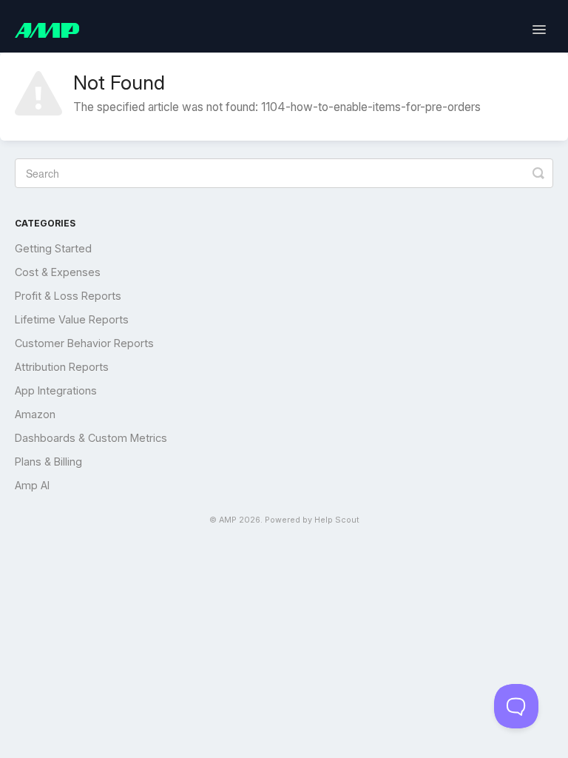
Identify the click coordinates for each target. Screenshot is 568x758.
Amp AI (32, 485)
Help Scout (336, 520)
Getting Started (53, 248)
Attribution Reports (62, 366)
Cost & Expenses (58, 272)
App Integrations (56, 390)
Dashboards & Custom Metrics (91, 438)
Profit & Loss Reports (68, 295)
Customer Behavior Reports (84, 343)
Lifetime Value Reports (72, 319)
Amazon (35, 414)
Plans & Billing (48, 461)
